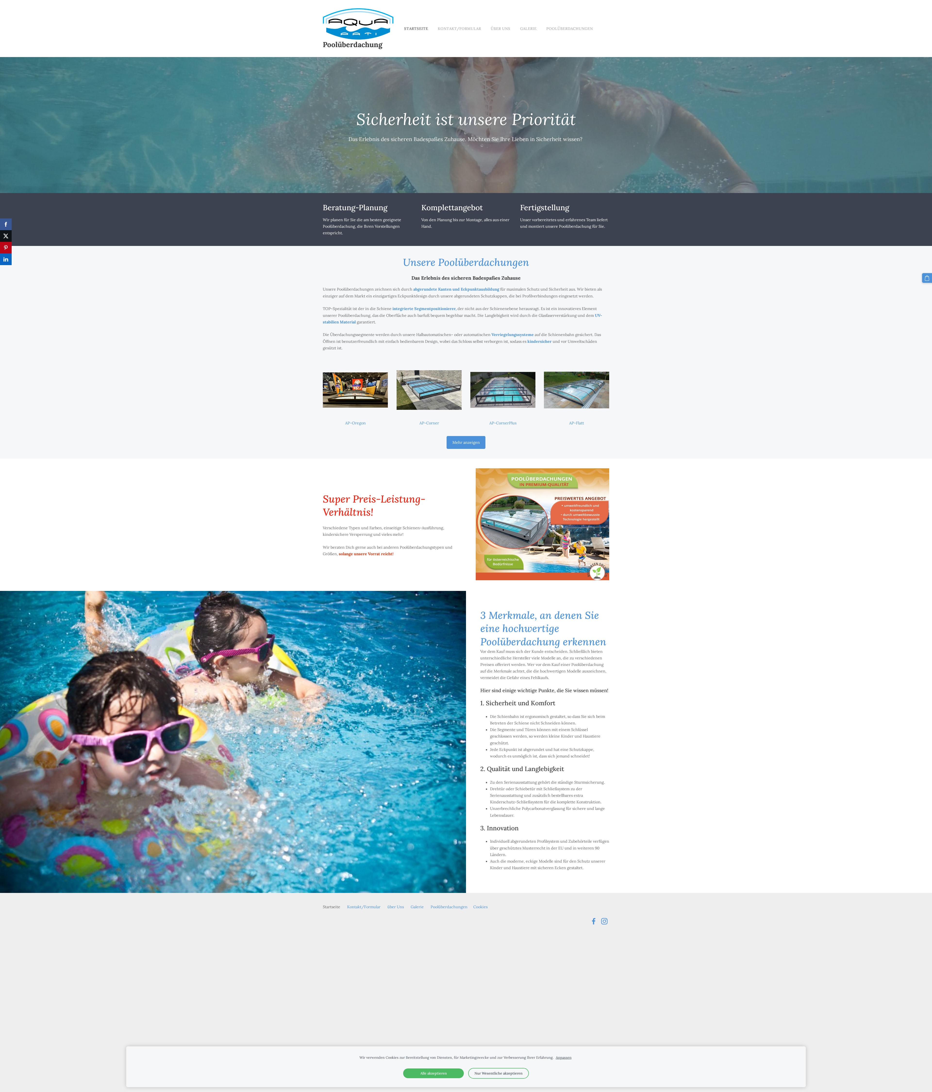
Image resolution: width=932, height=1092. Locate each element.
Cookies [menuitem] (480, 906)
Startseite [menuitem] (416, 28)
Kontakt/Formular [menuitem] (459, 28)
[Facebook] (594, 921)
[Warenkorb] (927, 278)
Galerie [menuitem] (528, 28)
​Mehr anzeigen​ (466, 442)
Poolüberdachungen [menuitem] (569, 28)
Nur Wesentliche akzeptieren (498, 1073)
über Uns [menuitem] (500, 28)
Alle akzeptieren (433, 1073)
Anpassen (564, 1057)
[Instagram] (604, 921)
